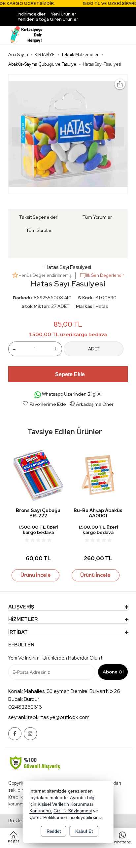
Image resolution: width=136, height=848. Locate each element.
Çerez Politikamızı (48, 817)
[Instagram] (30, 733)
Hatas (101, 306)
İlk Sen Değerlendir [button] (105, 275)
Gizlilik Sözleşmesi (72, 810)
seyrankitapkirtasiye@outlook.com (48, 717)
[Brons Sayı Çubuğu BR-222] (38, 475)
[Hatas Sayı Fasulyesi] (68, 134)
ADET (93, 349)
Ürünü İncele (35, 575)
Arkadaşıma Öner (95, 404)
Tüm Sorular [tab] (38, 230)
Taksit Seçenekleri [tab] (38, 217)
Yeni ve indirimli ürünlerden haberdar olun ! (55, 658)
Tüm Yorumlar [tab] (97, 217)
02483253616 (25, 706)
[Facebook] (14, 733)
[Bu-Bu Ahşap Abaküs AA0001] (98, 475)
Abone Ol (113, 672)
